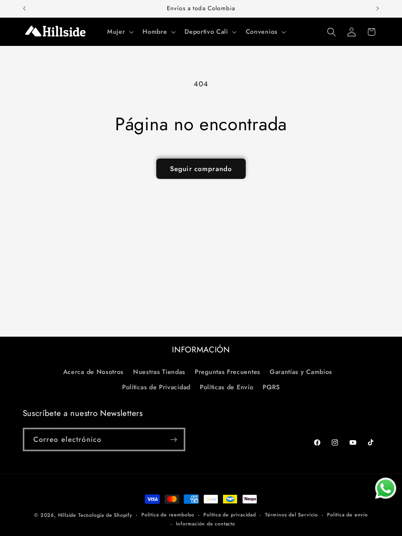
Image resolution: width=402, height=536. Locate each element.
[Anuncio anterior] (24, 8)
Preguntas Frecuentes (227, 371)
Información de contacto (205, 523)
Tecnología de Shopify (105, 515)
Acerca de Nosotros (93, 371)
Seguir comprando (201, 168)
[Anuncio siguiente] (377, 8)
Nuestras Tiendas (159, 371)
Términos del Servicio (291, 514)
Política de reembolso (167, 514)
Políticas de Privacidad (156, 387)
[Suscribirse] (174, 439)
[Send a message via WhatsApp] (385, 488)
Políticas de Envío (226, 387)
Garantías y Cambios (301, 371)
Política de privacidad (229, 514)
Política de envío (347, 514)
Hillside (67, 515)
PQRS (271, 387)
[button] (119, 31)
